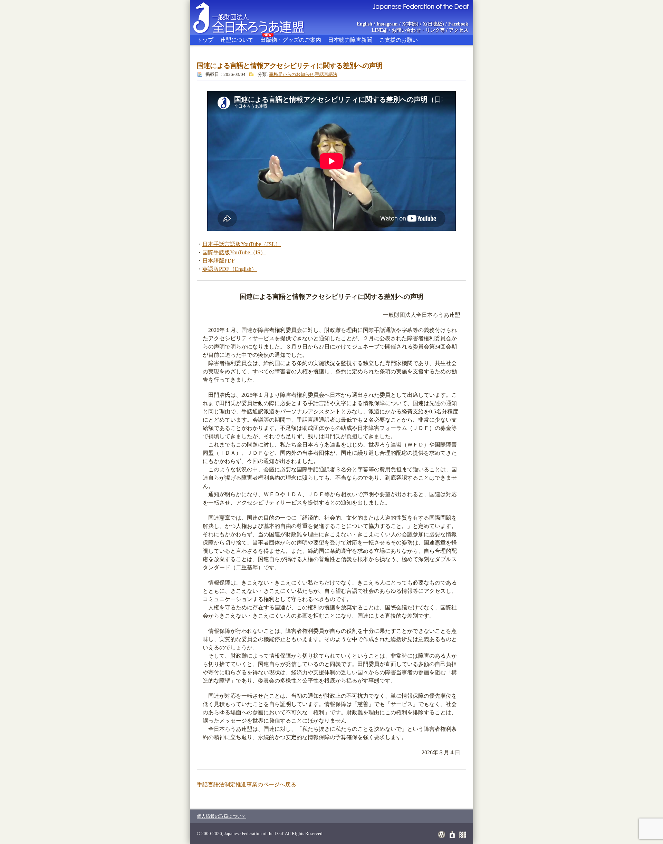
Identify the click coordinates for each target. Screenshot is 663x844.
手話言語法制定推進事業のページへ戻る (246, 784)
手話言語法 (326, 74)
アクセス (458, 30)
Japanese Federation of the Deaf (420, 6)
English (364, 24)
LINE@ (379, 30)
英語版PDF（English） (229, 269)
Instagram (387, 24)
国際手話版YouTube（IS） (234, 252)
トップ (205, 40)
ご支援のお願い (398, 40)
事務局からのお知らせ (291, 74)
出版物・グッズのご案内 (290, 39)
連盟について (236, 40)
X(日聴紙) (433, 24)
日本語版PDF (218, 261)
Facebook (458, 24)
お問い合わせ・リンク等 (418, 30)
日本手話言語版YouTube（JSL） (241, 244)
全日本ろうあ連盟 (255, 17)
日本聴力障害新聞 (350, 40)
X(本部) (410, 24)
